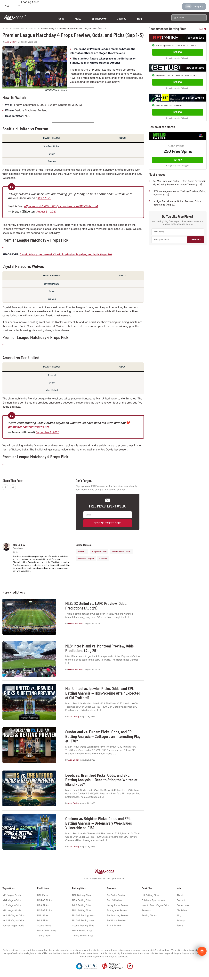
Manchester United (122, 551)
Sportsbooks (99, 18)
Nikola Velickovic (76, 623)
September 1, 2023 (47, 432)
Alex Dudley (10, 42)
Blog (139, 18)
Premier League (86, 558)
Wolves (104, 558)
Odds (61, 18)
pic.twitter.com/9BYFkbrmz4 (78, 206)
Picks (78, 18)
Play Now (177, 159)
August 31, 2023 (46, 211)
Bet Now (177, 52)
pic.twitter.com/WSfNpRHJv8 (28, 427)
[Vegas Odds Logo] (15, 19)
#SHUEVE (44, 198)
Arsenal (82, 551)
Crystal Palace (99, 551)
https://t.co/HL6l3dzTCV (40, 206)
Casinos (121, 18)
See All (203, 29)
